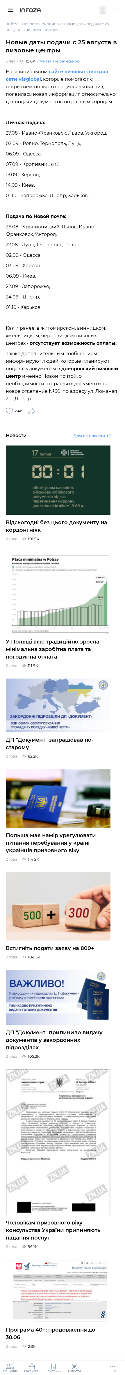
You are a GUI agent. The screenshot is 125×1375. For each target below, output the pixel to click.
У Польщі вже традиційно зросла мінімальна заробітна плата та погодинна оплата (52, 649)
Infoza (30, 10)
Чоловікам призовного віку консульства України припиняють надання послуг (53, 1230)
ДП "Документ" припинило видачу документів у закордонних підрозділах (54, 1040)
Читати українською (60, 61)
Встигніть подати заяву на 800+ (50, 948)
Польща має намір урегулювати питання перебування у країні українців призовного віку (51, 843)
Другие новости (89, 435)
